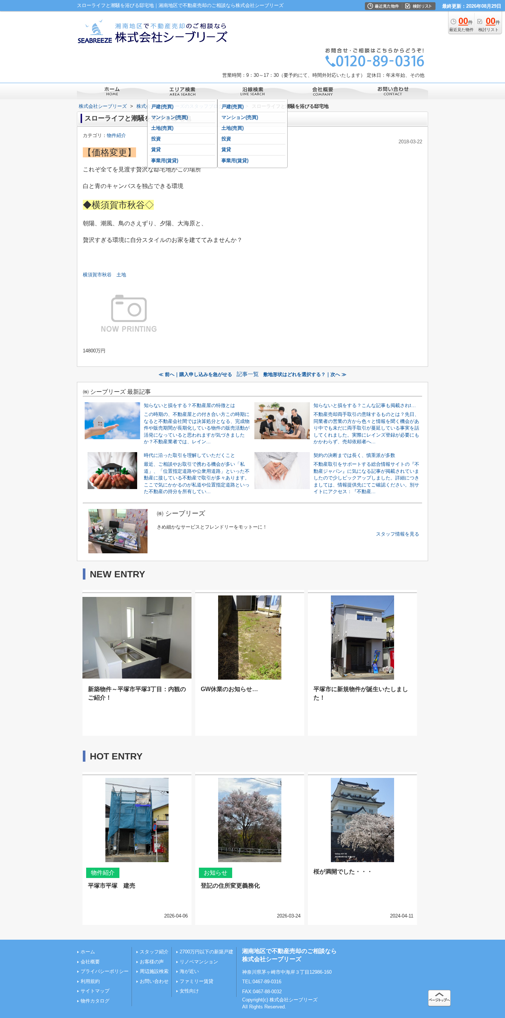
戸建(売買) (162, 106)
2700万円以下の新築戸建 (206, 951)
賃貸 (156, 149)
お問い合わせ (154, 981)
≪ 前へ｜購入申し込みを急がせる (195, 374)
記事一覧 (248, 374)
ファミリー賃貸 (196, 981)
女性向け (189, 991)
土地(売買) (162, 128)
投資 (156, 138)
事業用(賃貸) (164, 160)
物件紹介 (116, 135)
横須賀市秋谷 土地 (107, 274)
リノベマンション (199, 961)
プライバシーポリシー (105, 971)
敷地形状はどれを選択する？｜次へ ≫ (304, 374)
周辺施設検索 (154, 971)
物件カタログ (95, 1001)
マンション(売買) (169, 117)
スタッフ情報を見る (397, 534)
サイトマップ (95, 991)
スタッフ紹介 (154, 951)
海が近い (189, 971)
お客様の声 (152, 961)
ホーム (88, 951)
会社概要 (90, 961)
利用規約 (90, 981)
